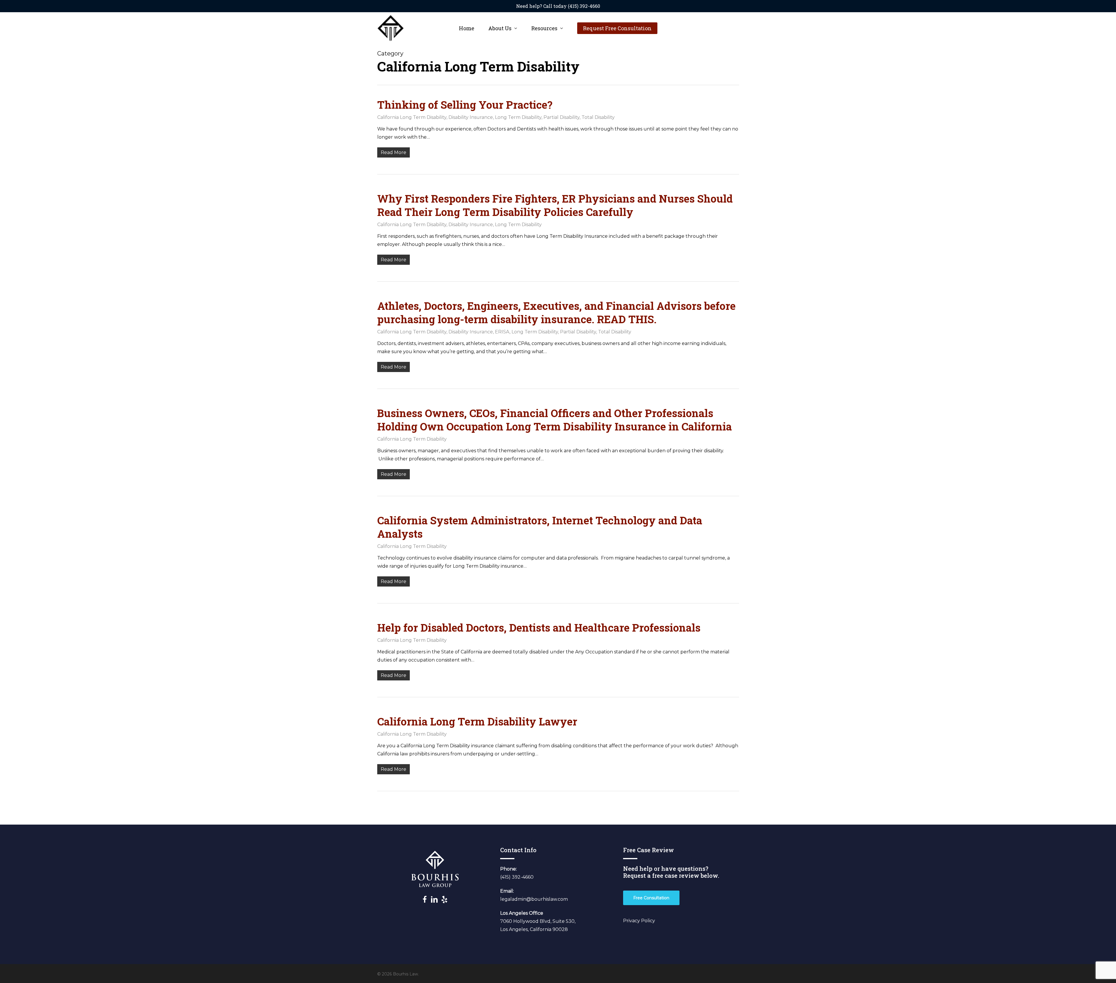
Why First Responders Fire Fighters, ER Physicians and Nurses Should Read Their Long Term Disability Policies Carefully (555, 205)
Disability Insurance (470, 117)
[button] (651, 898)
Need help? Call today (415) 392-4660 (558, 6)
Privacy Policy (639, 920)
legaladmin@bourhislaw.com (534, 899)
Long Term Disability (518, 117)
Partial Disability (561, 117)
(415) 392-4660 (517, 877)
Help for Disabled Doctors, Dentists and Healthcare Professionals (538, 628)
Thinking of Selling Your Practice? (464, 105)
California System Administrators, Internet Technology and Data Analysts (539, 527)
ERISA (502, 332)
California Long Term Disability (411, 117)
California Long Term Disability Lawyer (477, 721)
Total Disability (598, 117)
